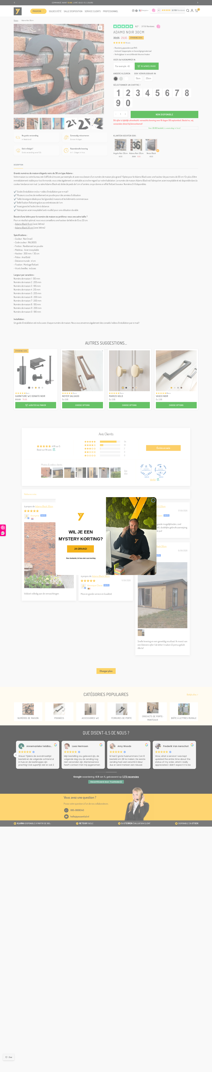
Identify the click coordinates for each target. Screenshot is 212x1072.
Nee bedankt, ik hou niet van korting (80, 558)
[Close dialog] (153, 500)
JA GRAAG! (80, 549)
